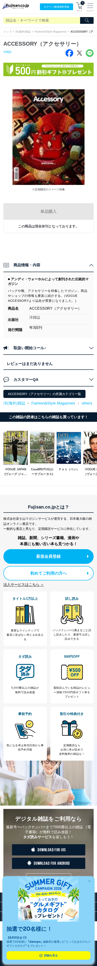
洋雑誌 (7, 51)
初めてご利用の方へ (48, 573)
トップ (7, 31)
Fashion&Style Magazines (51, 31)
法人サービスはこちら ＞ (23, 584)
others (87, 403)
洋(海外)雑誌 (23, 31)
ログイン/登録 (56, 6)
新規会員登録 (48, 556)
